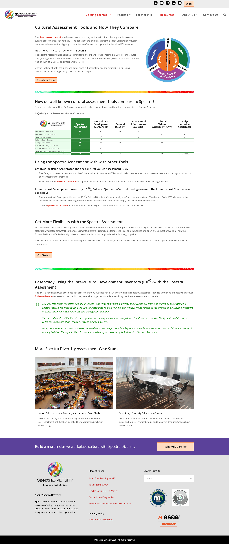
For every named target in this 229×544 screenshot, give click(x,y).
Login (189, 3)
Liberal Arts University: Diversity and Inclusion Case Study (69, 413)
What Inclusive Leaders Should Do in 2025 (110, 503)
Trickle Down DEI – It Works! (103, 490)
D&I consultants (43, 296)
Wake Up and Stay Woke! (101, 497)
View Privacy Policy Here (101, 519)
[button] (225, 15)
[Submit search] (191, 478)
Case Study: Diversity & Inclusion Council (140, 413)
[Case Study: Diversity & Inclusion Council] (155, 382)
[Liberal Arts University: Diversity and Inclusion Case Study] (74, 382)
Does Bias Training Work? (102, 478)
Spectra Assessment (50, 37)
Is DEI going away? (98, 484)
